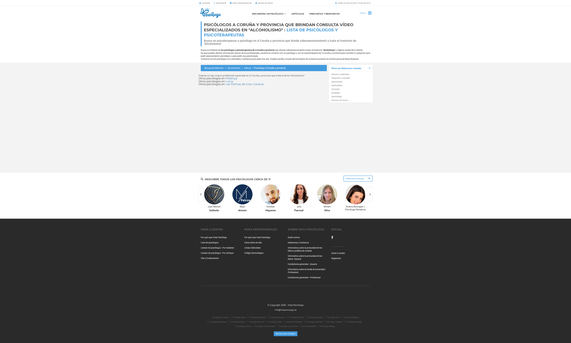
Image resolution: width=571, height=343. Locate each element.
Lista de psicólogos (209, 242)
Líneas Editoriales (252, 248)
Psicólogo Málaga (327, 326)
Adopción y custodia (340, 78)
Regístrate (220, 3)
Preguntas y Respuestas (324, 13)
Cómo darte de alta (253, 242)
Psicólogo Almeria (296, 317)
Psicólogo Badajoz (351, 317)
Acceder (205, 3)
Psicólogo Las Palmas (288, 326)
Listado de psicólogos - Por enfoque (217, 253)
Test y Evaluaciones (210, 258)
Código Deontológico (253, 253)
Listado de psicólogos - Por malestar (217, 248)
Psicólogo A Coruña (220, 317)
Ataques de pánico (339, 100)
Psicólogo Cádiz (275, 322)
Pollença (231, 78)
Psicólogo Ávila (333, 317)
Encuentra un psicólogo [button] (268, 13)
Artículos (297, 13)
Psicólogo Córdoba (334, 322)
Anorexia (335, 89)
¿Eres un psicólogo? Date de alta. (354, 3)
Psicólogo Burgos (237, 322)
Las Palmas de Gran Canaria (245, 84)
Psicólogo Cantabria (294, 322)
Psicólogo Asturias (315, 317)
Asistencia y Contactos (298, 242)
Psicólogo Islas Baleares (265, 326)
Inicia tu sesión (338, 253)
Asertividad (336, 96)
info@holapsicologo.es (286, 310)
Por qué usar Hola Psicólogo (214, 237)
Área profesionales (242, 3)
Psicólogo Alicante (277, 317)
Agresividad (336, 82)
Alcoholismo (337, 85)
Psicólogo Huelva (243, 326)
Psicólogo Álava (239, 317)
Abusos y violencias (340, 74)
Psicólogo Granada (354, 322)
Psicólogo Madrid (309, 326)
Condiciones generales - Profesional (304, 277)
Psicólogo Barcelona (218, 322)
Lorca (229, 81)
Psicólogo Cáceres (257, 322)
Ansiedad (335, 93)
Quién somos (294, 237)
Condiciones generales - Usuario (302, 264)
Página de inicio (265, 3)
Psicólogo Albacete (257, 317)
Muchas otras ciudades (285, 334)
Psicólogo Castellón (314, 322)
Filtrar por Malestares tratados (346, 68)
